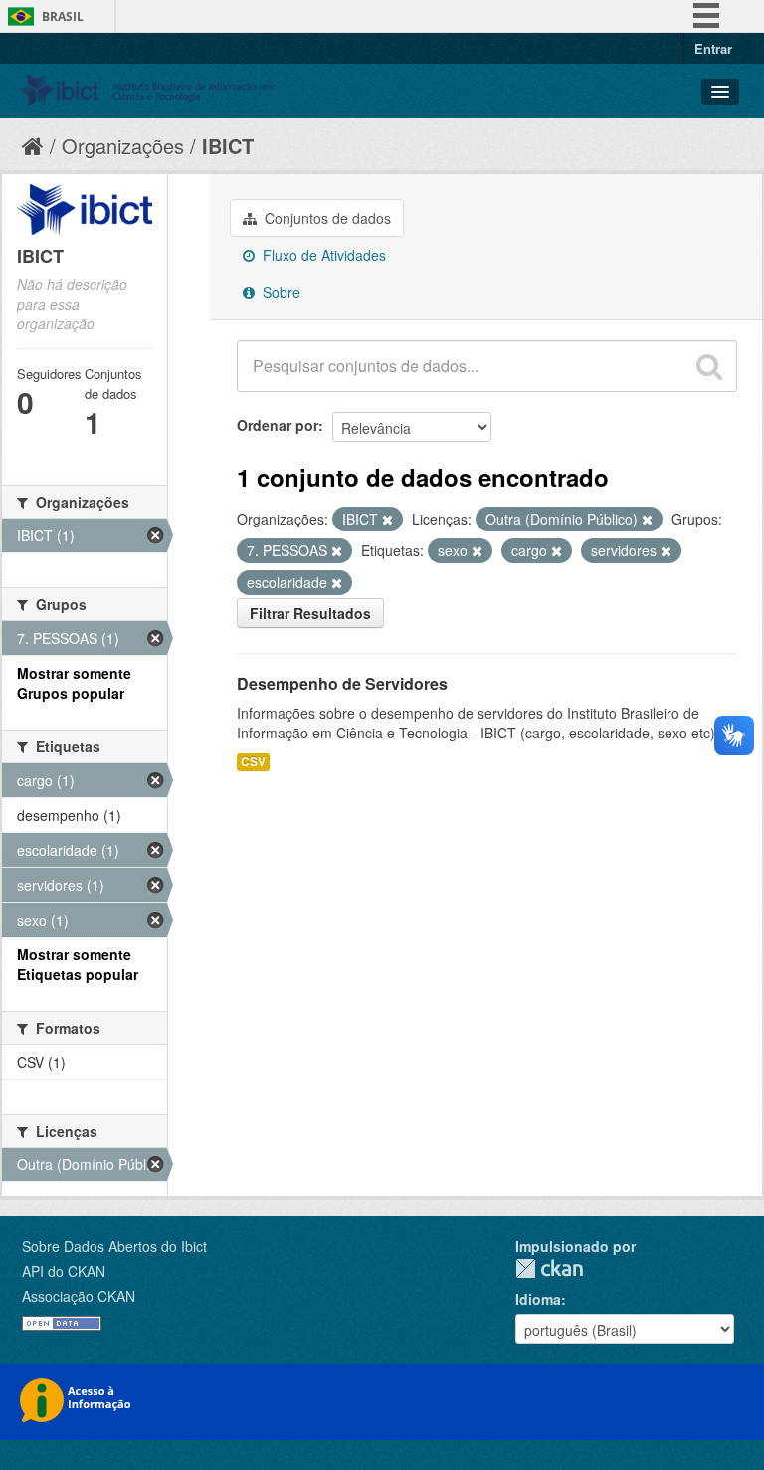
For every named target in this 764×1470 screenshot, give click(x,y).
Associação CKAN (78, 1296)
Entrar (713, 48)
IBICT (228, 145)
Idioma (538, 1299)
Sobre (279, 292)
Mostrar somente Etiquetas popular (77, 964)
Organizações (123, 145)
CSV (253, 761)
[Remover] (387, 519)
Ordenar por (277, 425)
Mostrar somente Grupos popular (74, 683)
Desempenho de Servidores (342, 683)
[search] (709, 366)
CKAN (549, 1268)
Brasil (63, 16)
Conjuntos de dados (326, 218)
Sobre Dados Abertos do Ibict (114, 1246)
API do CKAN (63, 1271)
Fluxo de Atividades (322, 255)
